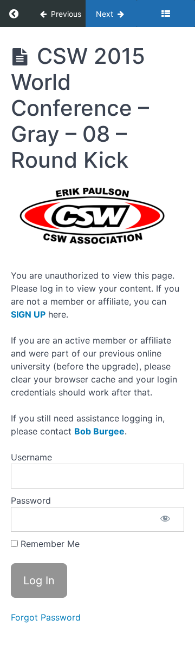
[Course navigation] (165, 13)
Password (31, 500)
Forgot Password (46, 617)
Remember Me (49, 543)
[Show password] (165, 519)
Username (31, 457)
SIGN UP (28, 314)
